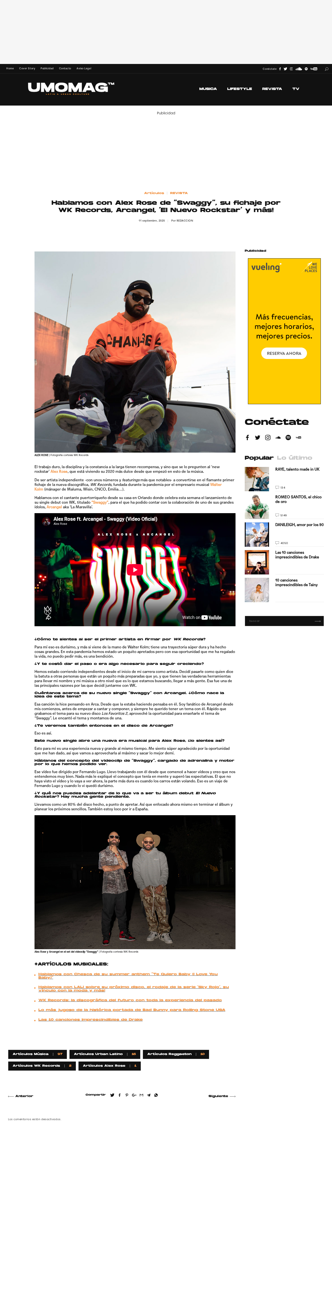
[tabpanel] (284, 534)
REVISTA (272, 89)
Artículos (154, 193)
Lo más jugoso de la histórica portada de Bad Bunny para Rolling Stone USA (131, 1010)
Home (10, 68)
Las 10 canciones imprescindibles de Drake (90, 1020)
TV (295, 89)
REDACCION (185, 220)
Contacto (65, 68)
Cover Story (27, 68)
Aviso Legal (84, 68)
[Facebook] (280, 69)
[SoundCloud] (298, 69)
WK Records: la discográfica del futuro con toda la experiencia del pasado (130, 1000)
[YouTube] (313, 69)
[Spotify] (306, 69)
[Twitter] (285, 69)
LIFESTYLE (239, 89)
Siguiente (218, 1096)
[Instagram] (291, 69)
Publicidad (47, 68)
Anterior (24, 1096)
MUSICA (208, 89)
